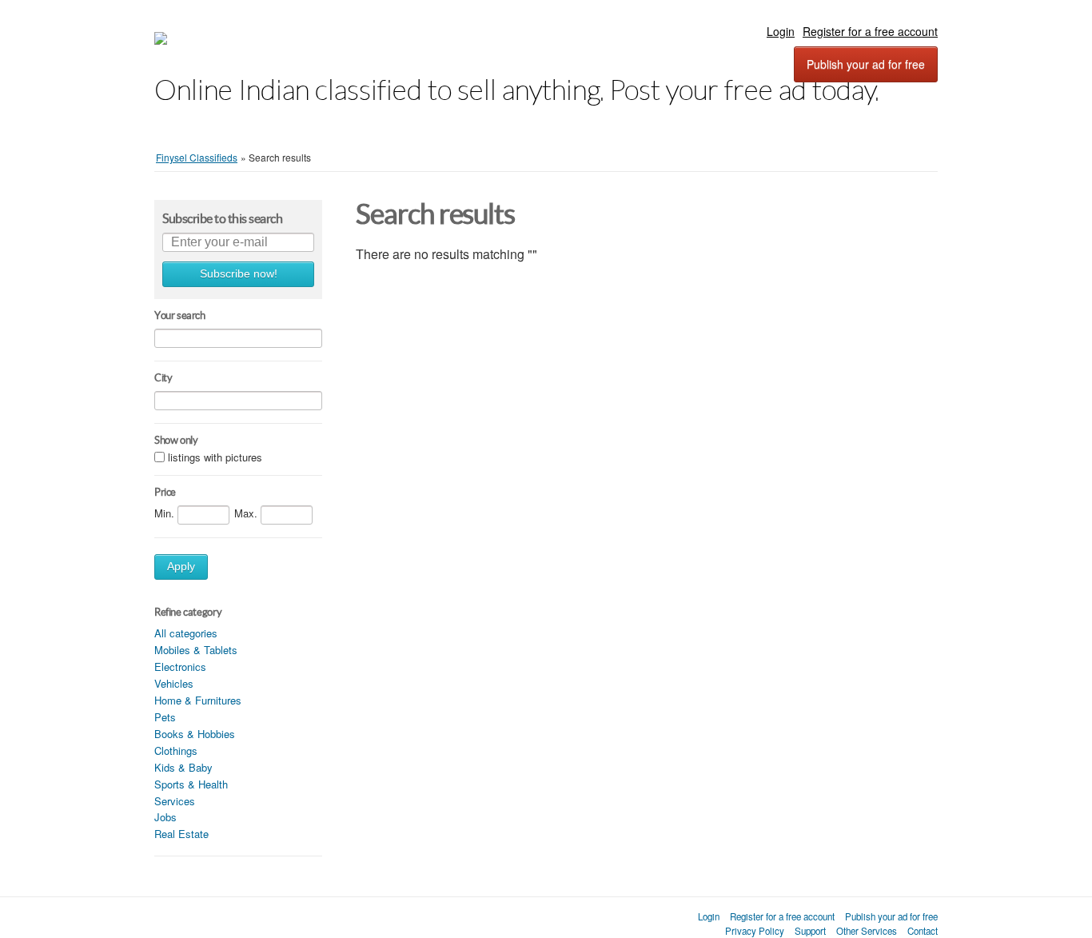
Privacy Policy (754, 930)
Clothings (175, 750)
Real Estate (181, 833)
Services (174, 800)
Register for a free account (870, 31)
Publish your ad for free (866, 64)
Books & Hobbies (194, 733)
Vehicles (173, 683)
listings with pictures (215, 457)
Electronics (180, 666)
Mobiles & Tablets (195, 649)
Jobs (165, 816)
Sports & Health (191, 784)
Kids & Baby (183, 767)
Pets (165, 716)
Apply (181, 567)
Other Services (866, 930)
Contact (922, 930)
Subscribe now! (238, 274)
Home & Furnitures (197, 700)
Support (810, 930)
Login (781, 31)
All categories (185, 633)
